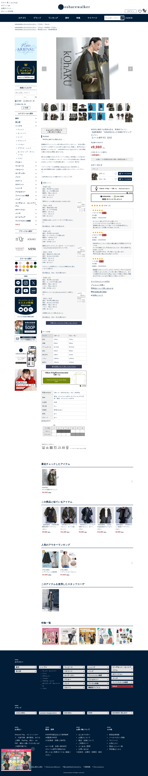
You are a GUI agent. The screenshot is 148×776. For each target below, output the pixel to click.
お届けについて (84, 737)
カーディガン (20, 173)
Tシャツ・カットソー (49, 671)
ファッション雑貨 (22, 195)
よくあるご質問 (84, 746)
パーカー (21, 144)
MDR (90, 713)
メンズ (17, 213)
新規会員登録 (114, 735)
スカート (18, 181)
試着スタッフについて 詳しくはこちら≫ (63, 323)
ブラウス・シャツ (24, 148)
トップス (18, 126)
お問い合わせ (84, 749)
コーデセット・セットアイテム (25, 204)
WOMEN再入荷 (52, 29)
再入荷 (17, 122)
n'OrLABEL (20, 713)
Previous (44, 69)
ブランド (40, 27)
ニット (20, 137)
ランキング (53, 18)
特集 (78, 18)
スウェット (22, 141)
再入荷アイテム (42, 29)
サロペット (19, 184)
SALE (17, 224)
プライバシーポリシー (53, 767)
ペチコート (19, 169)
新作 (67, 18)
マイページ (113, 740)
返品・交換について (86, 740)
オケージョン (20, 209)
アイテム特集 (93, 683)
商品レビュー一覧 (116, 746)
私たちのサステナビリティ (72, 767)
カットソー (22, 133)
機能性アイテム (94, 687)
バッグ (17, 199)
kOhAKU (47, 27)
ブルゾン (47, 24)
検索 (122, 18)
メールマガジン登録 (117, 737)
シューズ (18, 188)
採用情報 (87, 767)
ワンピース (19, 166)
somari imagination (48, 713)
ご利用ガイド (57, 752)
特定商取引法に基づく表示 (33, 767)
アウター (40, 24)
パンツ (17, 177)
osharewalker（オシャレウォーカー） (25, 24)
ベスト (20, 158)
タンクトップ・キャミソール (26, 153)
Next (130, 69)
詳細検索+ (129, 18)
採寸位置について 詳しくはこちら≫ (64, 366)
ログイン (130, 11)
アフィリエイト (99, 767)
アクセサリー (20, 192)
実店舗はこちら (115, 749)
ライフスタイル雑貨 (23, 221)
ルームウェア (20, 217)
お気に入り (113, 743)
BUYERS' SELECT (120, 713)
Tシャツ (21, 129)
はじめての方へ (84, 735)
